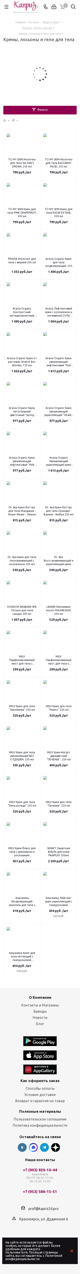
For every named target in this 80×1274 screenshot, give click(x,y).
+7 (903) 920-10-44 (40, 1175)
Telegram (44, 1147)
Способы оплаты (40, 1088)
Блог (40, 1024)
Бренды (40, 1011)
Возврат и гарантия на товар (40, 1101)
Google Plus (55, 1147)
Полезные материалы (40, 1111)
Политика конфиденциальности (40, 1125)
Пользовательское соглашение (40, 1119)
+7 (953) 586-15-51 (40, 1192)
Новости (40, 1018)
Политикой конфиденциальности (34, 1257)
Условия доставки (40, 1095)
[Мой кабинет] (54, 7)
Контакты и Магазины (40, 1005)
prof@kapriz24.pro (43, 1208)
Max (33, 1147)
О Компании (40, 997)
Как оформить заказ (40, 1080)
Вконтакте (22, 1147)
